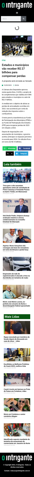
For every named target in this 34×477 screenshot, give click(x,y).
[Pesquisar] (23, 18)
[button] (17, 12)
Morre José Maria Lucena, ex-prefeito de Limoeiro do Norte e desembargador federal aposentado (16, 304)
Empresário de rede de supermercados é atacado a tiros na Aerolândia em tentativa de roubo (16, 276)
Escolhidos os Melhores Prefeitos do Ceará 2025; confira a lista (16, 365)
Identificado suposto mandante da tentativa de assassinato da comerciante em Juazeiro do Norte (17, 441)
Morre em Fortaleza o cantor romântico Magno (14, 415)
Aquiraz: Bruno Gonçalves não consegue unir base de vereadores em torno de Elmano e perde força (16, 248)
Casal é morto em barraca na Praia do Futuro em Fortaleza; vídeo (17, 390)
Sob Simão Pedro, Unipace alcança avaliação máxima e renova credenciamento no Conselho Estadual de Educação (16, 219)
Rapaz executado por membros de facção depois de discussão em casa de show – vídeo (17, 339)
